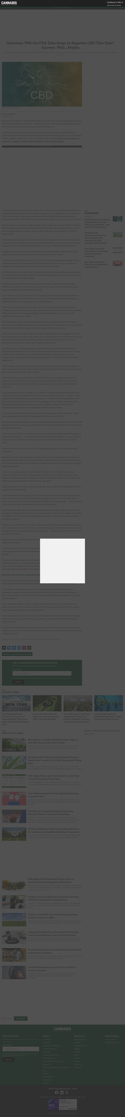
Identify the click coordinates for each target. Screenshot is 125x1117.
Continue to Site (115, 2)
